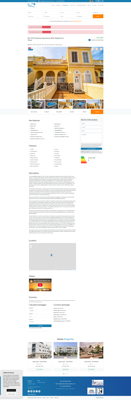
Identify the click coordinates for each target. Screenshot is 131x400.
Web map (57, 397)
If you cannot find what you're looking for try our (65, 21)
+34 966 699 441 (33, 1)
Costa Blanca (40, 216)
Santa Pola (65, 224)
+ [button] (30, 245)
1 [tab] (63, 373)
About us (58, 5)
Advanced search (46, 27)
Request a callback (66, 212)
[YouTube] (99, 1)
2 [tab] (65, 373)
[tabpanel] (40, 356)
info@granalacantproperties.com (47, 1)
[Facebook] (95, 1)
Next (101, 73)
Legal (44, 397)
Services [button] (72, 5)
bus (60, 205)
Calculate (40, 325)
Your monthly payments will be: (35, 327)
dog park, (36, 217)
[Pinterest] (102, 1)
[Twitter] (97, 1)
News (89, 5)
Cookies (51, 397)
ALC (41, 220)
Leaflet (56, 269)
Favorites (100, 5)
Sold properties (32, 394)
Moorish (53, 226)
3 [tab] (67, 373)
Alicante (48, 224)
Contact (94, 5)
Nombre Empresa (35, 5)
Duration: (31, 319)
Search (98, 16)
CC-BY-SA (74, 269)
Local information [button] (81, 5)
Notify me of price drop (97, 40)
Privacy (47, 397)
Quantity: (31, 308)
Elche (36, 226)
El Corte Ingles (62, 223)
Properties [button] (65, 5)
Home (53, 5)
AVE (60, 221)
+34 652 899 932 (60, 1)
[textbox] (36, 12)
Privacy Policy (89, 145)
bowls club (32, 217)
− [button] (30, 247)
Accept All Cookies (11, 390)
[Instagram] (100, 1)
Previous (29, 73)
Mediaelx (101, 397)
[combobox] (36, 12)
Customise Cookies (11, 394)
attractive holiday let (41, 232)
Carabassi (71, 206)
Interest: (31, 313)
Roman (47, 226)
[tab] (34, 111)
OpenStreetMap (64, 269)
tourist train (65, 205)
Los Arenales (64, 206)
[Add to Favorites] (92, 49)
